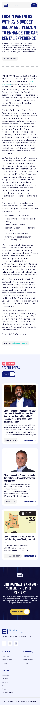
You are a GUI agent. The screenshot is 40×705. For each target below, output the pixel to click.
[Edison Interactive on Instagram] (10, 643)
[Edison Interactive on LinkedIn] (16, 643)
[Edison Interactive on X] (4, 643)
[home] (11, 5)
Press (4, 689)
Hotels (4, 663)
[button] (34, 5)
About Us (5, 675)
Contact (5, 682)
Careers (5, 679)
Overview (5, 656)
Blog (3, 686)
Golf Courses (7, 660)
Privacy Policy (7, 693)
